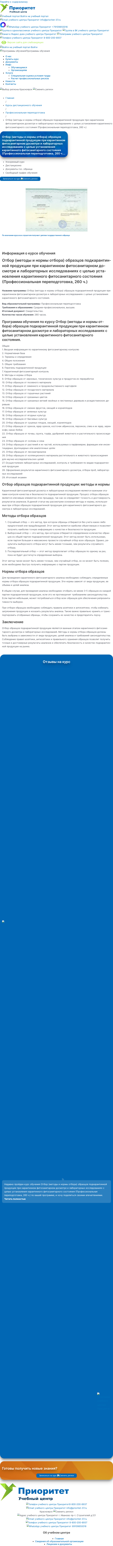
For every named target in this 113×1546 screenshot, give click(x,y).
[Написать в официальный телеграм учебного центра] (80, 34)
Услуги (9, 72)
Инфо (8, 64)
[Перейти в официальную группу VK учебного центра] (86, 30)
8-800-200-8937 (52, 37)
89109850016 (78, 1526)
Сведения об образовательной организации (59, 1541)
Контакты (11, 84)
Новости (10, 81)
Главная (59, 1538)
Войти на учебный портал (34, 16)
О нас (8, 56)
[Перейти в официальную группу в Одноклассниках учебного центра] (31, 30)
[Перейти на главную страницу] (17, 12)
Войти (33, 47)
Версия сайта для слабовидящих (25, 42)
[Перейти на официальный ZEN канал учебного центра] (28, 34)
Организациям (19, 70)
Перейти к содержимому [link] (14, 1)
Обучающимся (19, 67)
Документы (12, 61)
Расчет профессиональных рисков (30, 78)
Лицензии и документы (59, 1544)
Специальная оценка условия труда (30, 75)
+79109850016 (59, 26)
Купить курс (12, 59)
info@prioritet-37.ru (50, 19)
